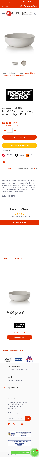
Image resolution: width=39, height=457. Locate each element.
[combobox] (10, 6)
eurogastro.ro (6, 454)
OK (28, 418)
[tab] (9, 169)
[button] (35, 13)
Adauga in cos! (19, 137)
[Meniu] (3, 13)
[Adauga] (15, 130)
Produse (20, 73)
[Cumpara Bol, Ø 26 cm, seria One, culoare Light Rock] (19, 296)
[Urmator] (35, 40)
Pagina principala (8, 73)
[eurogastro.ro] (19, 13)
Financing (9, 156)
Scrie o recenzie (19, 222)
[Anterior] (3, 40)
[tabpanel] (19, 186)
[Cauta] (21, 6)
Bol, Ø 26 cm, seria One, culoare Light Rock (17, 313)
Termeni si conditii (15, 380)
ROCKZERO (11, 317)
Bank (32, 155)
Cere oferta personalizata (19, 145)
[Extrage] (4, 130)
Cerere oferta (13, 391)
